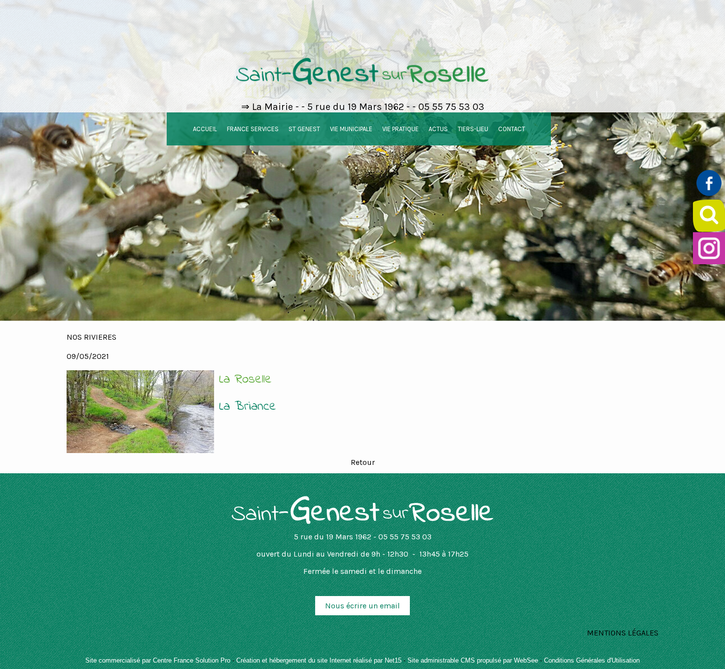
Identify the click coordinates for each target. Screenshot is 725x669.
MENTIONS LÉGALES (622, 632)
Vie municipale (351, 129)
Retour (363, 462)
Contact (511, 129)
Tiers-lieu (473, 129)
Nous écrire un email (362, 605)
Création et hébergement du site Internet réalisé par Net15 (318, 660)
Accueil (205, 129)
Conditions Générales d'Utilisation (592, 660)
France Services (253, 129)
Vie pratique (400, 129)
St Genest (304, 129)
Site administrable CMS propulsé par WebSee (472, 660)
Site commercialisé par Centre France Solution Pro (157, 660)
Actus (438, 129)
